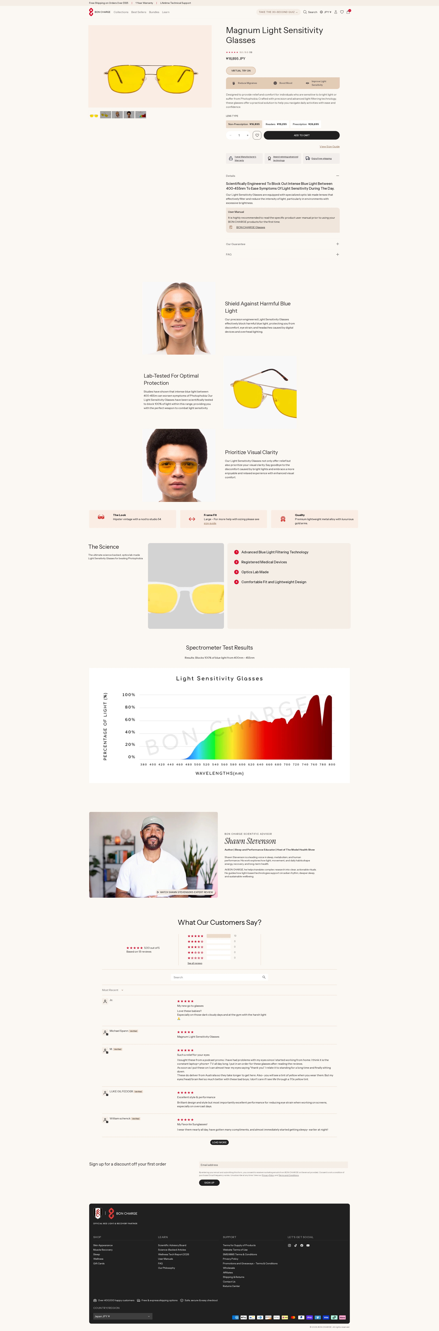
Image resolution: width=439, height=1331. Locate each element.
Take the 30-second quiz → (278, 12)
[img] (256, 1001)
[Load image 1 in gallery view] (93, 114)
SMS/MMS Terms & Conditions (240, 1254)
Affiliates (228, 1272)
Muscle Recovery (102, 1249)
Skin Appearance (103, 1245)
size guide (210, 523)
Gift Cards (98, 1263)
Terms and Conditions (289, 1175)
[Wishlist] (342, 12)
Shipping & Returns (233, 1277)
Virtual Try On (241, 70)
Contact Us (229, 1281)
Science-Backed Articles (172, 1249)
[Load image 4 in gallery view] (129, 114)
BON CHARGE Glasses (250, 227)
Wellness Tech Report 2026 (173, 1254)
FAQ (160, 1263)
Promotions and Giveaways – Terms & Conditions (250, 1263)
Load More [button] (219, 1142)
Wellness (98, 1258)
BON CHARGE (325, 1327)
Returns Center (231, 1286)
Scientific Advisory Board (172, 1245)
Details (230, 175)
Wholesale (229, 1267)
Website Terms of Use (235, 1249)
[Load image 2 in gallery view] (105, 114)
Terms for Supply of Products (239, 1245)
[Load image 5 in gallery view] (140, 114)
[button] (121, 12)
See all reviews (195, 963)
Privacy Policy (268, 1175)
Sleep (96, 1254)
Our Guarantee (235, 244)
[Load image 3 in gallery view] (117, 114)
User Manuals (165, 1258)
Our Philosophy (166, 1267)
